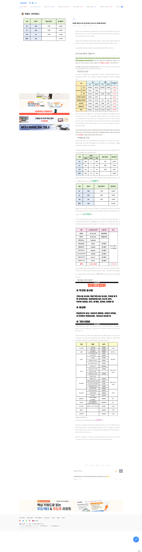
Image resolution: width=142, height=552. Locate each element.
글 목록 (87, 465)
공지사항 (53, 517)
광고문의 (58, 517)
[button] (40, 92)
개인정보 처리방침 (30, 517)
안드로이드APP (47, 517)
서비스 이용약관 (22, 517)
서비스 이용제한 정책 (38, 517)
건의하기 (63, 517)
